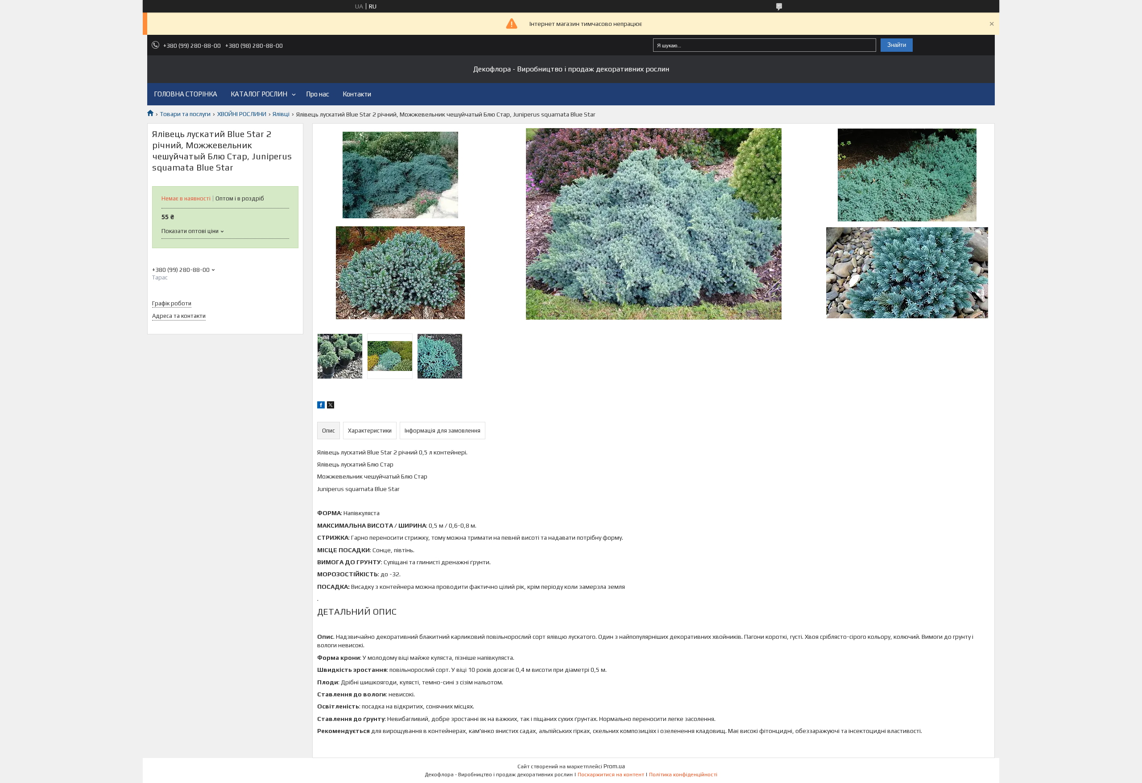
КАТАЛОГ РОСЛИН (259, 94)
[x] (330, 406)
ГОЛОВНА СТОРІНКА (185, 94)
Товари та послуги (185, 113)
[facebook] (321, 406)
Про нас (317, 94)
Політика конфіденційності (683, 774)
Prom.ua (614, 766)
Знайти (896, 45)
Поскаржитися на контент (611, 774)
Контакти (357, 94)
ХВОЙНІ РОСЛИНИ (241, 113)
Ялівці (281, 113)
